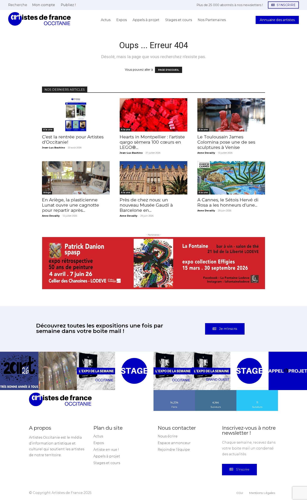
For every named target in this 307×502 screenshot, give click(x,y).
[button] (17, 4)
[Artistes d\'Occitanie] (39, 19)
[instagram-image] (19, 346)
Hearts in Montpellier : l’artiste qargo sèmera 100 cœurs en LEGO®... (152, 142)
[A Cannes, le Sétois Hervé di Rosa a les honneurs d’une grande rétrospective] (231, 178)
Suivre (215, 366)
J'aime (174, 366)
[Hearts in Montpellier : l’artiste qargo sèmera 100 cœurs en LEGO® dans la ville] (153, 115)
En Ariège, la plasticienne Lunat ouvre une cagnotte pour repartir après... (70, 205)
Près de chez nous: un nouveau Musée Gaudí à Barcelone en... (146, 205)
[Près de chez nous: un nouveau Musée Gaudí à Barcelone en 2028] (153, 178)
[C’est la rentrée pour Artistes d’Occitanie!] (76, 115)
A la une (47, 129)
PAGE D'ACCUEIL (168, 69)
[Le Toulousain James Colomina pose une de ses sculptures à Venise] (231, 115)
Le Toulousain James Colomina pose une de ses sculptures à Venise (226, 142)
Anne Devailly (206, 152)
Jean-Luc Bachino (53, 147)
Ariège (47, 192)
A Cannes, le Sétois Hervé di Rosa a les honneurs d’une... (227, 202)
